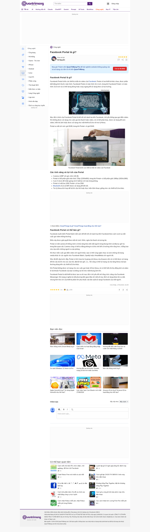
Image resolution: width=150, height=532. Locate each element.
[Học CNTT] (23, 79)
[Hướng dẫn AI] (23, 61)
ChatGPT (58, 9)
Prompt (73, 9)
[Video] (23, 91)
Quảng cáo (86, 512)
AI (32, 9)
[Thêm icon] (59, 409)
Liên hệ (79, 512)
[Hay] (125, 57)
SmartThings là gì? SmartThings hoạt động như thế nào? (80, 226)
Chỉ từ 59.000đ (120, 69)
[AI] (23, 49)
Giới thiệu (47, 512)
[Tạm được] (121, 57)
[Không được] (119, 57)
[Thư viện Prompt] (23, 55)
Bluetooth (56, 186)
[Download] (23, 85)
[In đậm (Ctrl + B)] (64, 409)
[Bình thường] (123, 57)
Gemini (66, 9)
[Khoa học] (23, 104)
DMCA (98, 512)
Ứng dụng (74, 512)
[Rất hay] (126, 57)
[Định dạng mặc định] (72, 409)
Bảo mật (60, 512)
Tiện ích (115, 9)
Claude (50, 9)
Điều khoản (54, 512)
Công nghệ (99, 9)
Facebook (92, 81)
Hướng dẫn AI (40, 9)
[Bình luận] (118, 59)
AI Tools (81, 9)
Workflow (90, 9)
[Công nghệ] (23, 73)
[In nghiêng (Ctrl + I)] (67, 409)
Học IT (108, 9)
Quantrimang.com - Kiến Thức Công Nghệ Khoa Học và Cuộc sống (34, 4)
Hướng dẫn (67, 512)
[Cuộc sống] (23, 97)
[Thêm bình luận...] (92, 415)
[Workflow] (23, 67)
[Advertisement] (75, 29)
